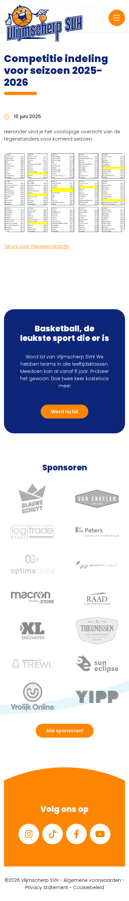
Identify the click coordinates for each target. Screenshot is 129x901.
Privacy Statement (46, 887)
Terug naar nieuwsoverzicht (36, 246)
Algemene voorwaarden (92, 880)
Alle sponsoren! (64, 730)
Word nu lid (64, 411)
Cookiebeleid (88, 887)
